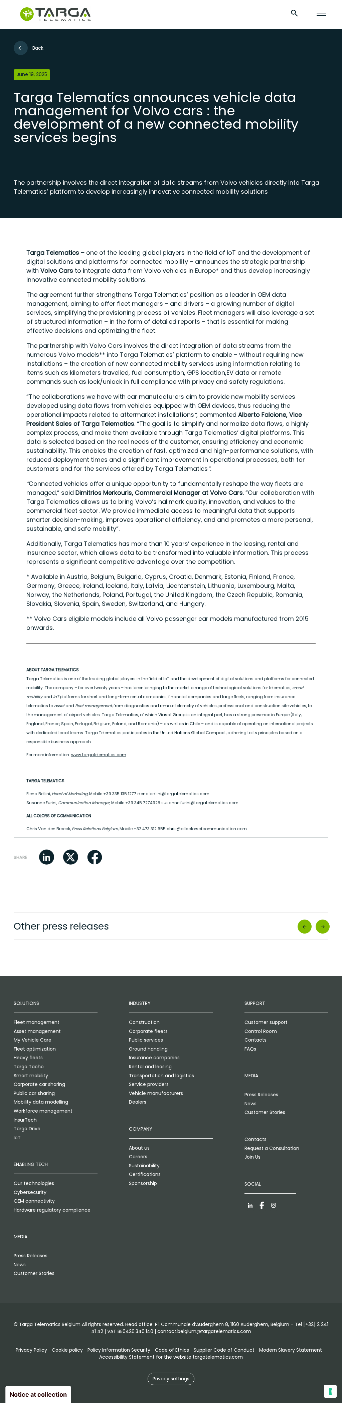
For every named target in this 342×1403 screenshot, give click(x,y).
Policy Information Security (119, 1350)
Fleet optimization (35, 1049)
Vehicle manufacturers (156, 1093)
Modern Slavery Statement (290, 1350)
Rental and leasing (150, 1066)
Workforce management (43, 1111)
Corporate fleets (148, 1031)
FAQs (250, 1049)
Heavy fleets (28, 1057)
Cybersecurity (30, 1192)
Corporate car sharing (39, 1084)
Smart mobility (31, 1075)
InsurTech (25, 1120)
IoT (17, 1137)
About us (139, 1148)
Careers (138, 1156)
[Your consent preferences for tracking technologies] (330, 1391)
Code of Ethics (172, 1350)
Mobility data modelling (41, 1102)
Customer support (266, 1022)
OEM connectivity (34, 1201)
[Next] (323, 927)
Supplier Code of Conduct (224, 1350)
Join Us (252, 1157)
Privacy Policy (31, 1350)
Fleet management (36, 1022)
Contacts (255, 1040)
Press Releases (30, 1255)
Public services (146, 1040)
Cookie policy (67, 1350)
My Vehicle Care (32, 1040)
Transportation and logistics (161, 1075)
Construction (144, 1022)
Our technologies (34, 1183)
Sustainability (144, 1165)
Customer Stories (34, 1273)
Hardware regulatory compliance (52, 1210)
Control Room (260, 1031)
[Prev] (304, 927)
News (20, 1264)
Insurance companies (154, 1057)
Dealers (137, 1102)
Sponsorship (143, 1183)
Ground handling (148, 1049)
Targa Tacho (29, 1066)
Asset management (37, 1031)
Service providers (149, 1084)
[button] (46, 857)
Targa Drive (27, 1128)
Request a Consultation (271, 1148)
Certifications (145, 1174)
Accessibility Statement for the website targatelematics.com (171, 1357)
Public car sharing (34, 1093)
